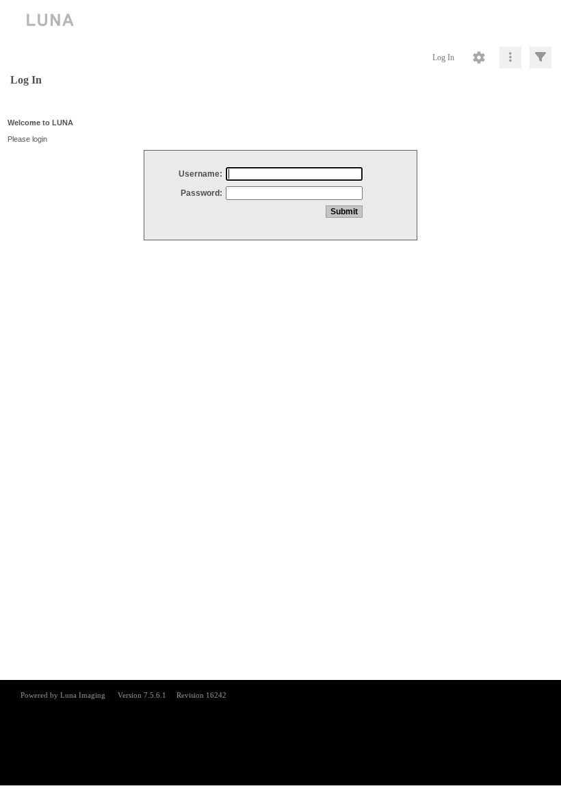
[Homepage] (280, 20)
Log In (443, 57)
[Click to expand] (540, 57)
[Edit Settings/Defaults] (478, 57)
